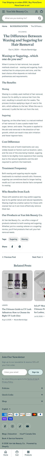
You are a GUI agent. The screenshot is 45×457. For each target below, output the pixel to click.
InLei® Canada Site (28, 434)
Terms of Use (32, 379)
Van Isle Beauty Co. (17, 11)
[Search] (39, 18)
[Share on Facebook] (12, 247)
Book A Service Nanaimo (12, 438)
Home (4, 26)
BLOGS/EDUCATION (19, 26)
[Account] (36, 11)
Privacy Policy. (7, 382)
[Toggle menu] (3, 11)
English (5, 409)
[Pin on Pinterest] (20, 247)
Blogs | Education (9, 434)
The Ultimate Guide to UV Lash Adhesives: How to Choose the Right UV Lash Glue (16, 312)
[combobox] (22, 18)
